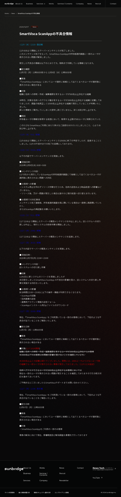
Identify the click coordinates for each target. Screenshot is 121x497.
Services (26, 480)
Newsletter (64, 480)
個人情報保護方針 (24, 492)
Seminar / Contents (64, 4)
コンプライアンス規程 (62, 492)
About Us (18, 4)
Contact (113, 4)
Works (51, 4)
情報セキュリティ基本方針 (42, 492)
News (89, 4)
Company (80, 4)
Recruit (98, 4)
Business (29, 4)
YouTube (98, 478)
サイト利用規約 (10, 492)
